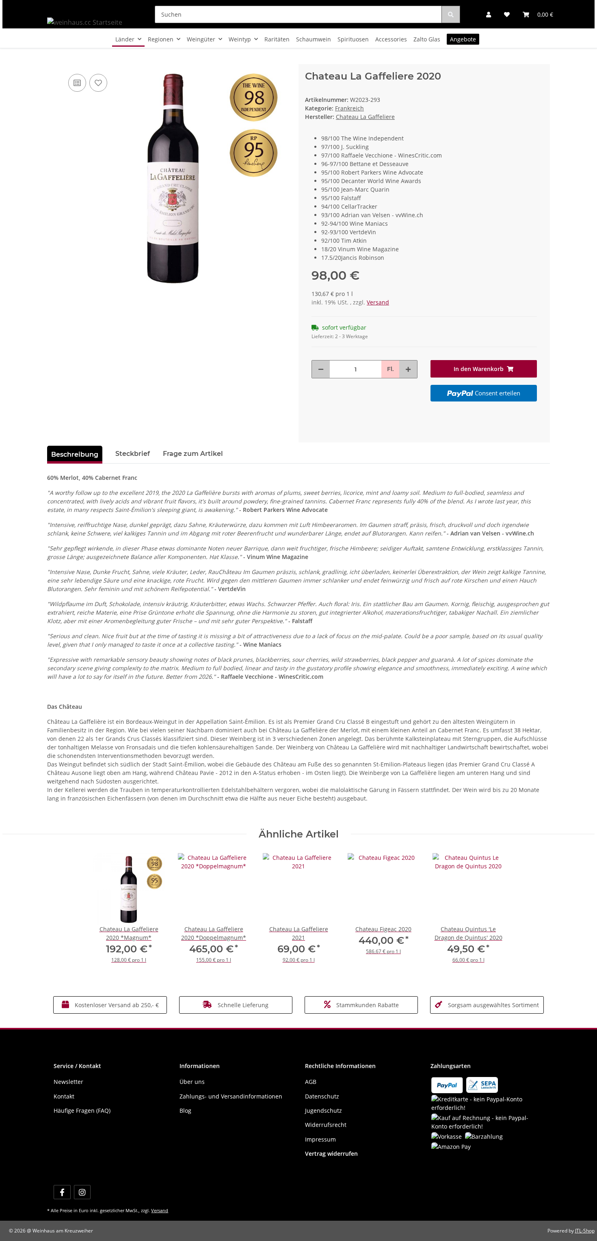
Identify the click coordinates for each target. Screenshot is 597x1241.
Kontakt (64, 1096)
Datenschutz (322, 1096)
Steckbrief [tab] (132, 454)
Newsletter (68, 1082)
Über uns (192, 1082)
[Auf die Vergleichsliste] (77, 83)
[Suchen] (450, 14)
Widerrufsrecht (325, 1125)
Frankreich (349, 108)
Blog (185, 1110)
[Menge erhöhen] (408, 369)
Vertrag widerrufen (331, 1153)
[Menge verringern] (321, 369)
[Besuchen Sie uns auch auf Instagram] (82, 1192)
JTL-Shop (585, 1230)
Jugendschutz (323, 1110)
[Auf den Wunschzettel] (98, 83)
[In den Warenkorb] (53, 59)
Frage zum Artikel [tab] (193, 454)
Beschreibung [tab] (74, 454)
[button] (489, 14)
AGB (310, 1082)
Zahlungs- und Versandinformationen (231, 1096)
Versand (378, 302)
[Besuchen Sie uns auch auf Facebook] (62, 1192)
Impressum (320, 1139)
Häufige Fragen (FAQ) (82, 1110)
